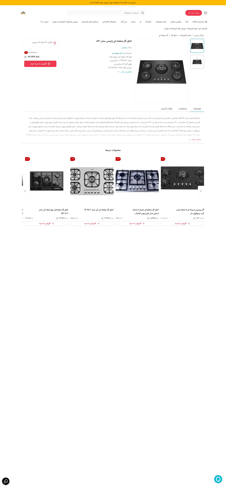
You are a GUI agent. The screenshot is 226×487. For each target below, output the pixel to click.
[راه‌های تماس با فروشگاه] (5, 481)
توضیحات (197, 108)
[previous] (201, 191)
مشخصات (183, 108)
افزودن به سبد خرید (38, 63)
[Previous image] (138, 70)
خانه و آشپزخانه (185, 35)
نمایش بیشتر (196, 139)
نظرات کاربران (166, 108)
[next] (25, 191)
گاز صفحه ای (163, 35)
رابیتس (124, 47)
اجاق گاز (174, 35)
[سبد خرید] (205, 12)
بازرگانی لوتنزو (199, 35)
